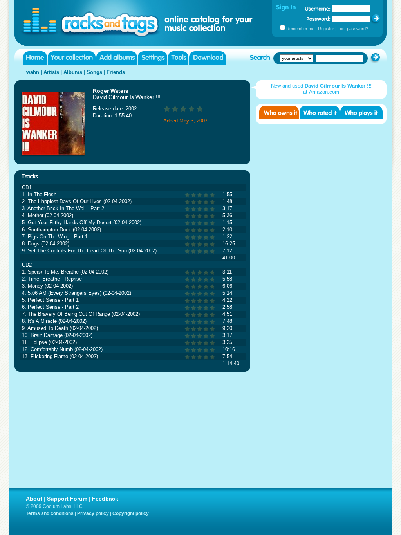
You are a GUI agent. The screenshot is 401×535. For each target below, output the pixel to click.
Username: (318, 9)
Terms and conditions (50, 513)
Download (207, 58)
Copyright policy (130, 513)
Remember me (300, 28)
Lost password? (353, 28)
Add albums (116, 58)
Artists (51, 72)
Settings (152, 58)
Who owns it (279, 112)
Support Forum (67, 498)
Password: (319, 18)
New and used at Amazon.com (321, 89)
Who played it (361, 112)
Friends (116, 72)
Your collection (72, 58)
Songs (94, 72)
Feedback (105, 498)
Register (326, 28)
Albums (72, 72)
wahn (32, 72)
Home (35, 58)
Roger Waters (110, 91)
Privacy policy (93, 513)
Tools (178, 58)
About (34, 498)
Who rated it (320, 112)
